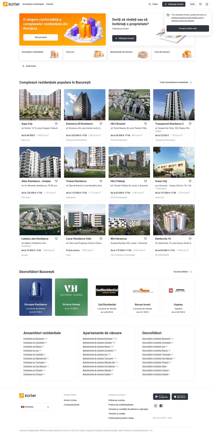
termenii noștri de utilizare (183, 21)
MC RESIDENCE (162, 255)
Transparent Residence (165, 140)
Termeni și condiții (116, 413)
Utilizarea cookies (116, 400)
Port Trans (25, 197)
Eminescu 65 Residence (76, 140)
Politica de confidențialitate (120, 405)
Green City (159, 197)
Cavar (68, 255)
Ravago (24, 255)
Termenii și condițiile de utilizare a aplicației (128, 409)
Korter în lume (70, 400)
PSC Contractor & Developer (123, 255)
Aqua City (25, 140)
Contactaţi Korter (72, 405)
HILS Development (119, 140)
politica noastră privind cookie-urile (187, 18)
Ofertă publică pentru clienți (121, 418)
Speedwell (70, 197)
